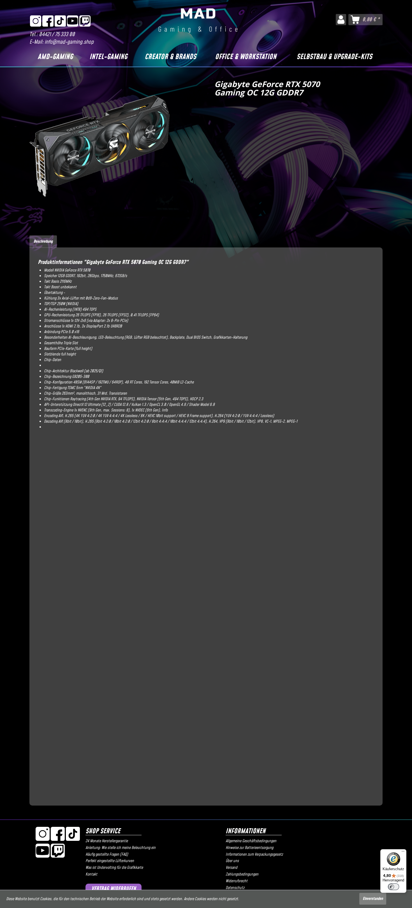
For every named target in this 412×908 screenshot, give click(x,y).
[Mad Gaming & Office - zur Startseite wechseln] (198, 20)
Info (165, 410)
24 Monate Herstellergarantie (106, 841)
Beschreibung (43, 241)
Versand (231, 867)
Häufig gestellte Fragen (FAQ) (106, 854)
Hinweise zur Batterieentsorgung (249, 848)
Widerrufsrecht (236, 881)
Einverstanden (373, 899)
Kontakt (91, 874)
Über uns (232, 861)
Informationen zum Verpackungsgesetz (254, 854)
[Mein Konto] (341, 19)
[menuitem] (341, 19)
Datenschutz (235, 888)
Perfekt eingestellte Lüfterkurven (109, 861)
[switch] (393, 886)
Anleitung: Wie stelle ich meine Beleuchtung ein (120, 848)
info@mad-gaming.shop (69, 42)
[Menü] (403, 852)
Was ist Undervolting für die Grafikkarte (114, 867)
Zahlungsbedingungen (242, 874)
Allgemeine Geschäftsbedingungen (251, 841)
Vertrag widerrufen (113, 889)
